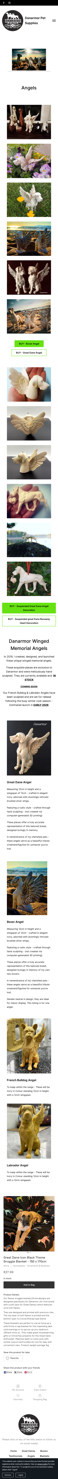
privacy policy (43, 1464)
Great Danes (28, 1451)
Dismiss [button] (8, 1475)
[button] (13, 1358)
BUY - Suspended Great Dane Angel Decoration (29, 608)
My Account (18, 1389)
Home (13, 1451)
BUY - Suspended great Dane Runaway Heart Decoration (29, 621)
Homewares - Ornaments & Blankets (31, 1265)
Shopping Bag (40, 1399)
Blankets (44, 1456)
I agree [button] (20, 1475)
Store (6, 1265)
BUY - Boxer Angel (29, 343)
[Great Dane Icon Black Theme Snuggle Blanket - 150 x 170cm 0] (29, 1223)
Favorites (18, 1399)
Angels (31, 1456)
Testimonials (15, 1456)
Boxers (44, 1451)
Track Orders (40, 1389)
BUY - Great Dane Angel (29, 352)
